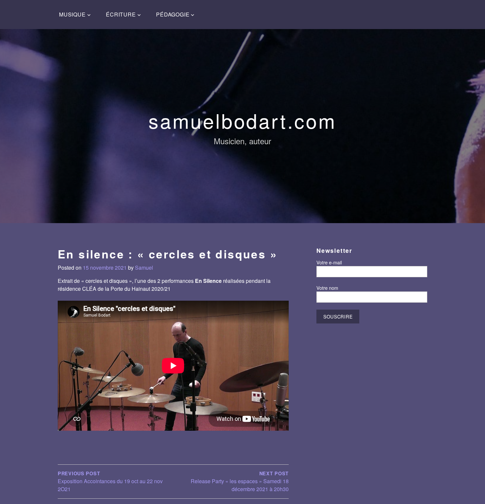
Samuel (144, 267)
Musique (72, 14)
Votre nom (327, 287)
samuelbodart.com (242, 120)
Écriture (121, 14)
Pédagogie (172, 14)
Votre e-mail (329, 262)
